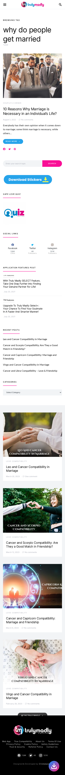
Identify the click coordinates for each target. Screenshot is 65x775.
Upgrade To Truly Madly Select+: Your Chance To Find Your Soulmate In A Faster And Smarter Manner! (22, 287)
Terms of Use (54, 741)
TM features (8, 279)
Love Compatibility (16, 461)
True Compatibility (23, 741)
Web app (6, 741)
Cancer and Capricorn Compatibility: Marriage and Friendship (30, 620)
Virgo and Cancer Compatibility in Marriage (26, 365)
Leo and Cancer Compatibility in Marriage (25, 339)
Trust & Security (17, 747)
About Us (40, 741)
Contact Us (52, 747)
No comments (27, 120)
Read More (11, 141)
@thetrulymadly (30, 715)
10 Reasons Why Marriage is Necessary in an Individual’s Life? (30, 111)
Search (52, 163)
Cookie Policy (31, 744)
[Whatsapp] (54, 766)
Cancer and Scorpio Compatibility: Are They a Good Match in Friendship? (32, 544)
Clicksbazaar (45, 764)
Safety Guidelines (50, 744)
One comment (31, 476)
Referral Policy (36, 747)
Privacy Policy (13, 744)
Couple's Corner (12, 103)
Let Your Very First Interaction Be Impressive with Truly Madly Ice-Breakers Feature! (21, 312)
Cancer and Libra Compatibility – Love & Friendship (30, 371)
